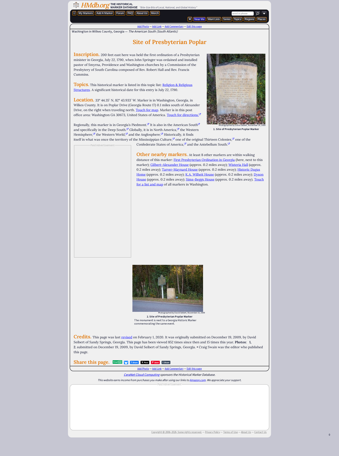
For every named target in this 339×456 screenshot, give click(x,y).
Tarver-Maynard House (180, 169)
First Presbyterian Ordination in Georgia (204, 160)
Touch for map (147, 110)
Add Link (157, 26)
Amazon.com (198, 380)
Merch (155, 13)
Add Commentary (174, 26)
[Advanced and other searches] (264, 13)
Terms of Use (230, 432)
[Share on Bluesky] (126, 362)
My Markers (86, 13)
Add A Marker (105, 13)
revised (126, 337)
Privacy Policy (212, 432)
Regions (249, 19)
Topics (237, 19)
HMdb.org (95, 5)
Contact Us (260, 432)
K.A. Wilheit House (199, 174)
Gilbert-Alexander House (169, 165)
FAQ (130, 13)
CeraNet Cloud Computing (141, 374)
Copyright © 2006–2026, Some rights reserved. (176, 432)
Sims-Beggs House (200, 179)
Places (262, 19)
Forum (120, 13)
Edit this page (194, 26)
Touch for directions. (183, 115)
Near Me (199, 19)
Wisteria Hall (238, 165)
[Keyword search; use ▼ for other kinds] (257, 13)
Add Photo (143, 26)
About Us (142, 13)
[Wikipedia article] (148, 125)
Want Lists (214, 19)
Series (227, 19)
